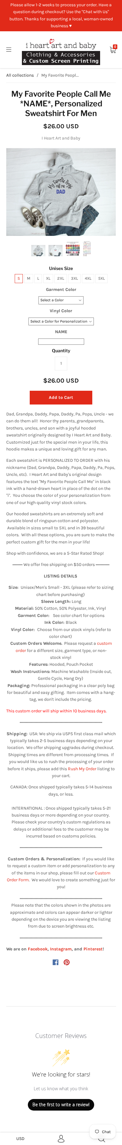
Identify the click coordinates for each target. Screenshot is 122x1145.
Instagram (61, 949)
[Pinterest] (66, 962)
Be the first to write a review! (61, 1104)
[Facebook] (55, 962)
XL (48, 278)
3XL (74, 278)
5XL (101, 278)
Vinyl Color (61, 310)
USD (20, 1138)
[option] (61, 192)
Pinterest (93, 949)
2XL (60, 278)
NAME (61, 331)
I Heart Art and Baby (61, 138)
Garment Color (61, 289)
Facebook (38, 949)
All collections (20, 75)
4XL (88, 278)
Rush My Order (82, 768)
